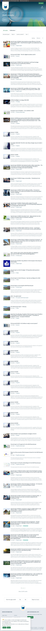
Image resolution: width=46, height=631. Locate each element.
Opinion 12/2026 (14, 154)
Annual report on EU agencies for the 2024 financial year (23, 444)
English (41, 3)
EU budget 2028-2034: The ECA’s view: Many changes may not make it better (26, 143)
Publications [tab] (12, 30)
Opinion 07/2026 (14, 371)
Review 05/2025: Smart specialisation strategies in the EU (23, 433)
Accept (8, 627)
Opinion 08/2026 (14, 381)
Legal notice (4, 615)
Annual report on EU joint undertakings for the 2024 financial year (26, 463)
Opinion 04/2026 (14, 341)
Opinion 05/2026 (14, 350)
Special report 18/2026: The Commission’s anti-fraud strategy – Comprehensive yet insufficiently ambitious (25, 63)
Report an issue (35, 599)
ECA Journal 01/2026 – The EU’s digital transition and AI (23, 54)
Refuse (4, 627)
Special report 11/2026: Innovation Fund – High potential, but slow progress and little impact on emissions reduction (26, 216)
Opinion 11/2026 (14, 132)
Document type (6, 34)
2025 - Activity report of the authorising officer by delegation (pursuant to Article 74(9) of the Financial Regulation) (24, 253)
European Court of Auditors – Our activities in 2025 (22, 110)
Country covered (20, 34)
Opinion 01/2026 (14, 412)
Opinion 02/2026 (14, 331)
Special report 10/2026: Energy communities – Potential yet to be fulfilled (25, 179)
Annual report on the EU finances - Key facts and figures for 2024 (25, 278)
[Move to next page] (24, 588)
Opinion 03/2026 (14, 423)
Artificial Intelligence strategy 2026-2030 (20, 100)
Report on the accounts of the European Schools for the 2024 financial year (27, 453)
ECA (3, 12)
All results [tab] (5, 30)
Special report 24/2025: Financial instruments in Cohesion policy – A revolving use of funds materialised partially (26, 549)
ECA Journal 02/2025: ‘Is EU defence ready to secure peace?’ (24, 323)
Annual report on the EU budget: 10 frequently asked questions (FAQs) (25, 270)
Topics (13, 34)
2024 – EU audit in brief (16, 296)
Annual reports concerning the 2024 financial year (22, 285)
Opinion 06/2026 (14, 361)
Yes (20, 599)
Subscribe (30, 617)
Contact (15, 615)
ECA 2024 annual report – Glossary (18, 306)
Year (27, 34)
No (25, 599)
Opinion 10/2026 (14, 402)
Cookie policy (8, 625)
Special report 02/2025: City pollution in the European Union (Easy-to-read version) (26, 261)
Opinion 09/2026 (14, 391)
